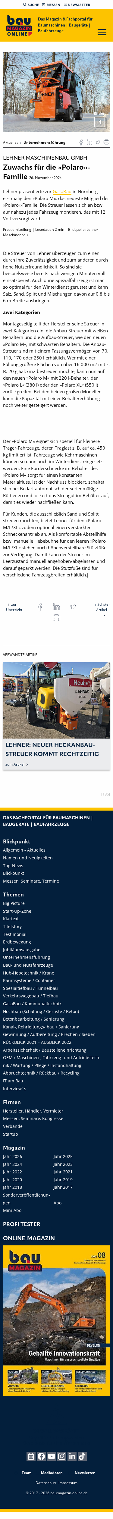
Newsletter (79, 5)
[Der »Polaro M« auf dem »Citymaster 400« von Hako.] (56, 92)
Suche (33, 5)
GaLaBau (62, 191)
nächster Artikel (102, 607)
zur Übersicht (14, 607)
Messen (53, 5)
